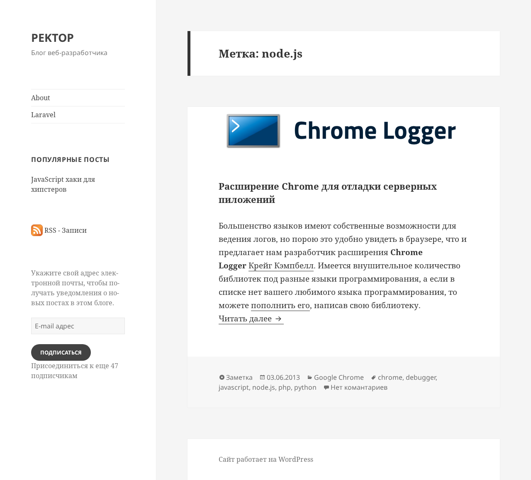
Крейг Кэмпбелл (281, 265)
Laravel (43, 114)
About (40, 97)
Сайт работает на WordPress (266, 459)
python (305, 387)
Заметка (239, 377)
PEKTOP (52, 37)
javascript (234, 387)
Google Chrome (339, 377)
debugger (421, 377)
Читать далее (251, 318)
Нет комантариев (359, 387)
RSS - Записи (65, 230)
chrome (390, 377)
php (284, 387)
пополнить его (280, 305)
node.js (263, 387)
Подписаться (61, 352)
